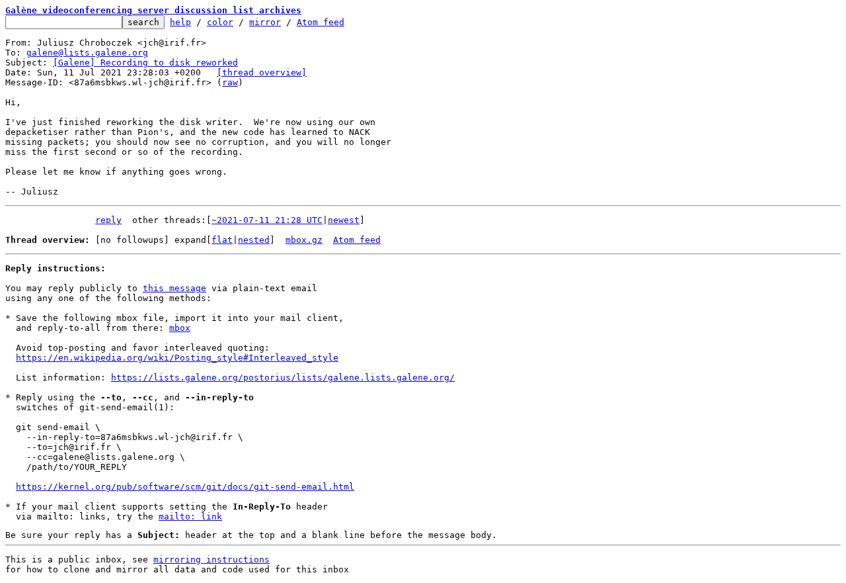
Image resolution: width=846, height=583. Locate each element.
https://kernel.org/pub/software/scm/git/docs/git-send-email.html (185, 487)
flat (222, 240)
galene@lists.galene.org (87, 53)
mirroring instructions (211, 559)
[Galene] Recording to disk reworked (145, 62)
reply (108, 220)
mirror (265, 22)
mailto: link (190, 516)
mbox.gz (304, 240)
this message (174, 288)
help (180, 22)
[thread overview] (262, 72)
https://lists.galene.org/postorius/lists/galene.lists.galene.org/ (283, 377)
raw (230, 82)
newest (344, 220)
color (220, 22)
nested (254, 240)
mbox (179, 328)
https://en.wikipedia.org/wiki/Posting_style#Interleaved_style (177, 358)
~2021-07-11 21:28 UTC (267, 220)
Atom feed (320, 22)
